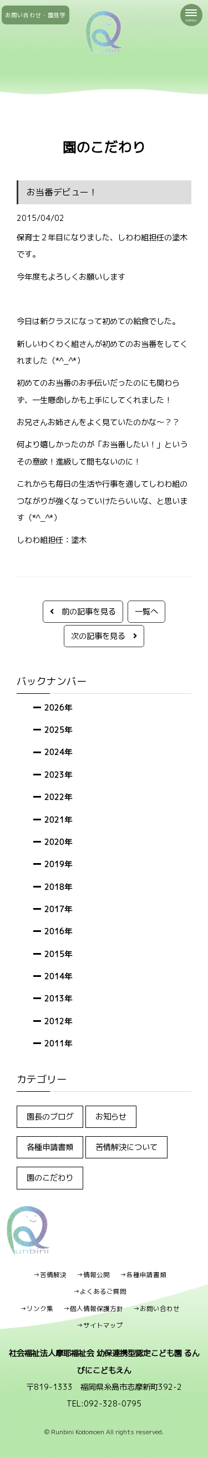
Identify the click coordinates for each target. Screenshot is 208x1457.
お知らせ (110, 1116)
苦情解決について (126, 1147)
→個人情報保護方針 (93, 1308)
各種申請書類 (50, 1147)
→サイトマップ (100, 1325)
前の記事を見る (85, 611)
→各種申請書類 (143, 1275)
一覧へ (146, 611)
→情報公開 (93, 1275)
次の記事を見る (102, 636)
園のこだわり (50, 1177)
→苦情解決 (50, 1275)
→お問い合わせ (156, 1308)
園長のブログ (50, 1116)
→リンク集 (36, 1308)
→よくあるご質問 (99, 1291)
